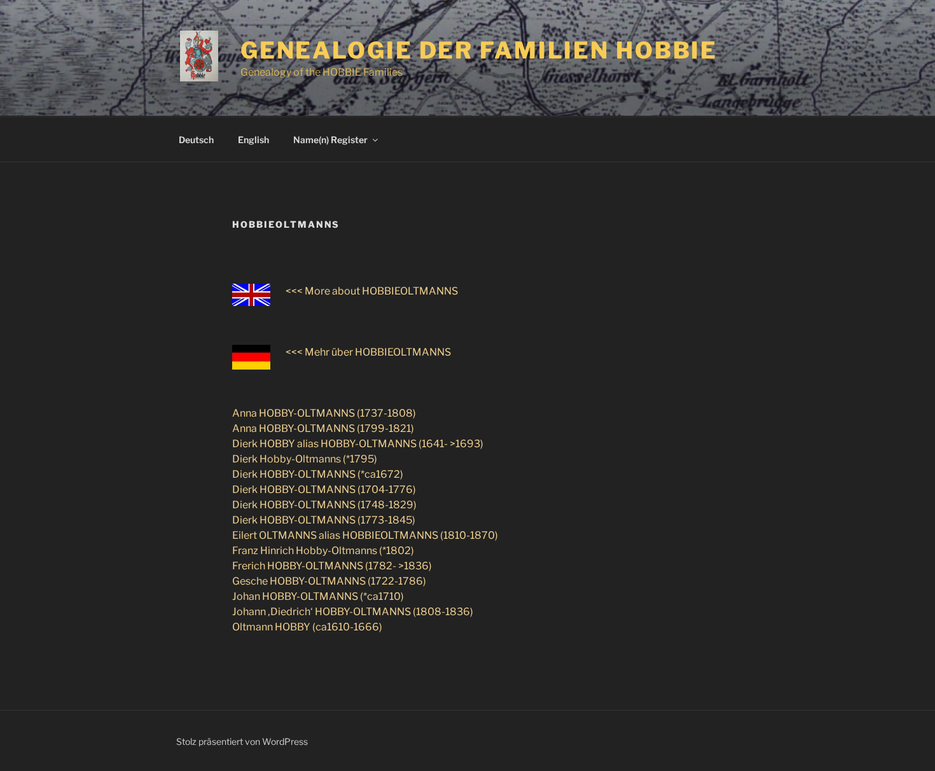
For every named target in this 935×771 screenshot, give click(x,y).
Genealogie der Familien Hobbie (478, 50)
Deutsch (196, 139)
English (253, 139)
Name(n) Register (330, 139)
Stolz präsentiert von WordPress (242, 741)
